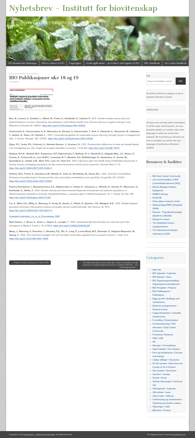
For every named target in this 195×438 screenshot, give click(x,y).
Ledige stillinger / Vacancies (165, 360)
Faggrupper (75, 63)
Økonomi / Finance (161, 410)
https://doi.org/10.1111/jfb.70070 (104, 148)
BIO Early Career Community (166, 176)
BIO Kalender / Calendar (164, 273)
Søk (148, 75)
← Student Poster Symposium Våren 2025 (30, 262)
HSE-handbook (152, 63)
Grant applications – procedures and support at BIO (113, 63)
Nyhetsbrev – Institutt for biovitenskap (83, 8)
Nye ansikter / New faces (164, 370)
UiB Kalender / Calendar (164, 388)
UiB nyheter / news (161, 392)
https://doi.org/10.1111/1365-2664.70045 (28, 238)
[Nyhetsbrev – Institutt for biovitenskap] (97, 30)
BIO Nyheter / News (162, 277)
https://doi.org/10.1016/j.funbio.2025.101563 (30, 181)
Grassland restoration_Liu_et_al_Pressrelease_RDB (34, 216)
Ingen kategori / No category (166, 349)
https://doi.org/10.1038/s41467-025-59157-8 (30, 210)
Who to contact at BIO (53, 63)
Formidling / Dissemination (165, 320)
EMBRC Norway (160, 194)
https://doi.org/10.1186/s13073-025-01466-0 (30, 168)
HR (154, 342)
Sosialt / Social (159, 378)
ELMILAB (156, 197)
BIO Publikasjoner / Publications (24, 74)
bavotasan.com (179, 435)
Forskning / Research (162, 334)
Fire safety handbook (175, 63)
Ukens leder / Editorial (163, 396)
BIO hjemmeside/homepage (22, 63)
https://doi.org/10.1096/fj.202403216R (71, 225)
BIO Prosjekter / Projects (164, 288)
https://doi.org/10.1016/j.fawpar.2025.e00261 (63, 125)
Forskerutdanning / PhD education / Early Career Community (164, 327)
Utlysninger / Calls (161, 406)
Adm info (156, 270)
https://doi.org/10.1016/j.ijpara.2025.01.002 (30, 197)
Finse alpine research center (166, 201)
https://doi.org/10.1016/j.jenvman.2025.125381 (70, 138)
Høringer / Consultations (164, 345)
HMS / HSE (157, 338)
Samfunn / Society (161, 374)
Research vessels (161, 219)
